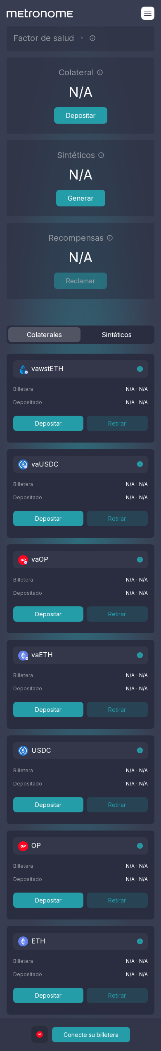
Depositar (81, 115)
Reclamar (80, 281)
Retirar (117, 423)
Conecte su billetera (91, 1034)
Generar (81, 198)
